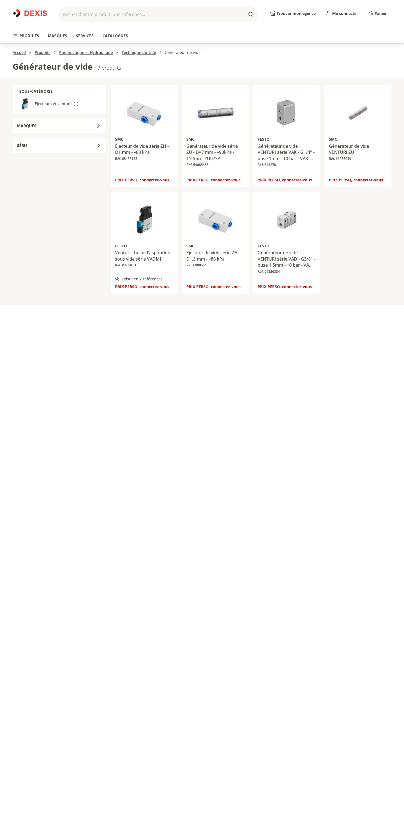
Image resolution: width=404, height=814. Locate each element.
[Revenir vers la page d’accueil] (30, 13)
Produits (42, 52)
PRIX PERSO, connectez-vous (142, 179)
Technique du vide (139, 52)
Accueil (19, 52)
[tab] (26, 36)
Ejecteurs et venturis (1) (56, 103)
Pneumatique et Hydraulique (86, 52)
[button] (158, 14)
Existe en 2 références (142, 279)
